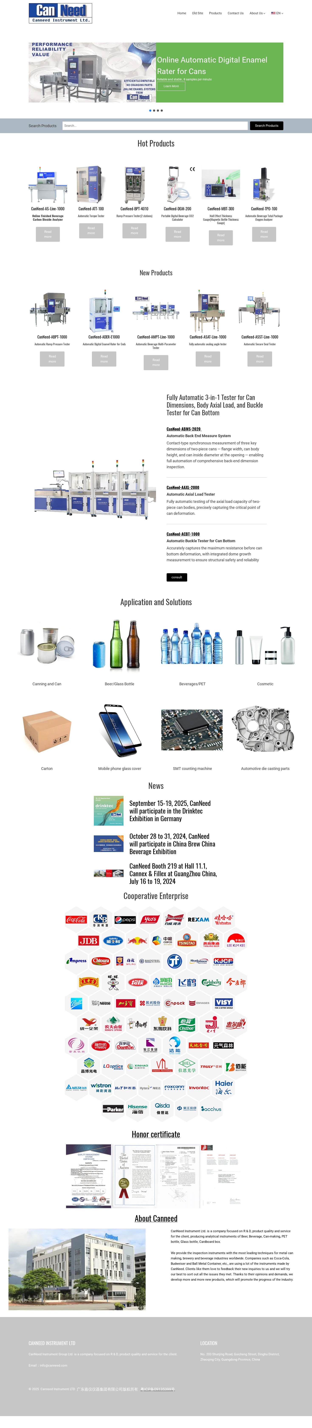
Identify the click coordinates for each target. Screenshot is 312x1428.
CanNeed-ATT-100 (91, 209)
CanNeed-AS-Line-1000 (48, 209)
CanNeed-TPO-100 (264, 209)
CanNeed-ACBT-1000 (183, 534)
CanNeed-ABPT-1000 (52, 337)
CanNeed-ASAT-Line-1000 (208, 337)
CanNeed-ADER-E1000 (104, 337)
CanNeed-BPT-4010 (134, 209)
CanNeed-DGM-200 (177, 209)
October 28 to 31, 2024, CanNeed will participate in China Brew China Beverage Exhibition (172, 843)
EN (278, 13)
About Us (256, 13)
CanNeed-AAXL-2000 (183, 487)
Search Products (266, 126)
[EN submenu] (282, 13)
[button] (150, 111)
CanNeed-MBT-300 (221, 209)
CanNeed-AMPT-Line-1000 (156, 337)
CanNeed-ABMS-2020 (184, 429)
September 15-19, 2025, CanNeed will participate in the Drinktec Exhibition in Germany (170, 810)
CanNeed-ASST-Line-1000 (260, 337)
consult (176, 577)
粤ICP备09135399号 (158, 1389)
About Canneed (156, 1218)
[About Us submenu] (264, 13)
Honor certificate (156, 1134)
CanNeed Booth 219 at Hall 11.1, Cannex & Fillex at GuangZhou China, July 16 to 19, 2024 (173, 873)
